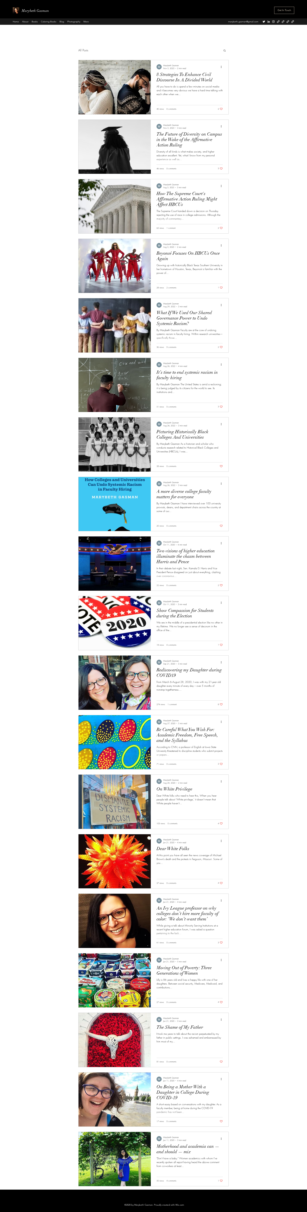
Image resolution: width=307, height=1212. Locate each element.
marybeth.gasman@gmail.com (243, 21)
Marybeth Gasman (35, 10)
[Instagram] (273, 21)
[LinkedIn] (268, 21)
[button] (224, 50)
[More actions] (222, 67)
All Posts (83, 50)
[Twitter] (263, 21)
